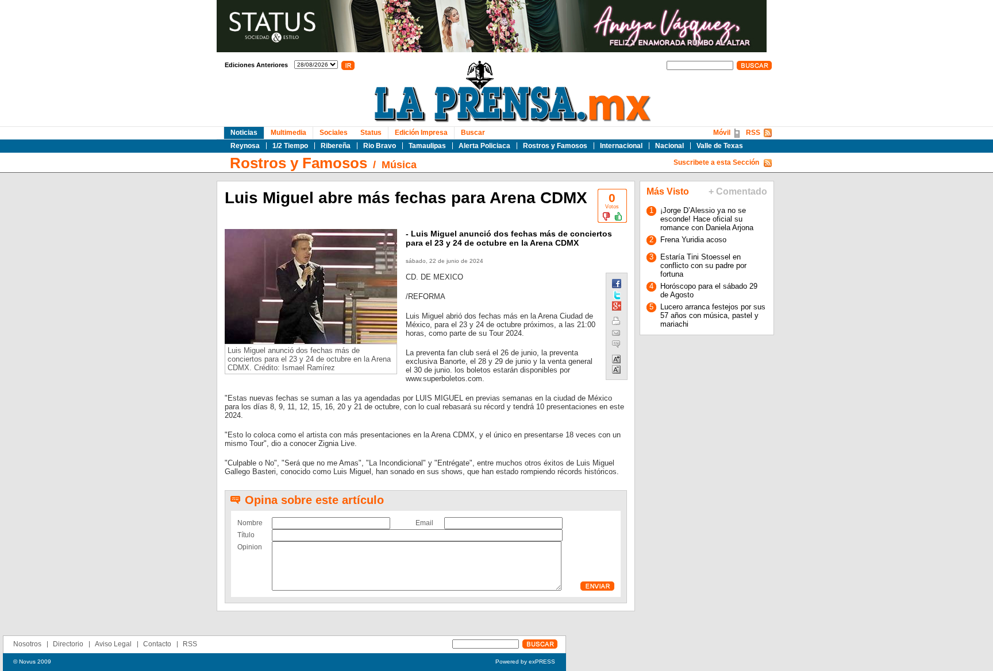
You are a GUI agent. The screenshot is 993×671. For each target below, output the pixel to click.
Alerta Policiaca (484, 146)
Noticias (243, 133)
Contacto (157, 644)
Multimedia (288, 133)
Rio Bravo (379, 146)
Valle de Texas (719, 146)
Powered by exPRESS (525, 661)
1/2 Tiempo (290, 146)
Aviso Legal (113, 644)
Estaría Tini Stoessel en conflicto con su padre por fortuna (703, 265)
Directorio (68, 644)
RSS (753, 133)
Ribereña (336, 146)
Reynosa (245, 146)
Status (371, 133)
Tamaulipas (427, 146)
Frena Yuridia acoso (693, 239)
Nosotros (27, 644)
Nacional (669, 146)
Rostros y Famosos (555, 146)
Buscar (473, 133)
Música (399, 164)
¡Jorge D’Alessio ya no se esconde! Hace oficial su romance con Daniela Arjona (706, 219)
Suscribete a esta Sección (716, 162)
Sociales (334, 133)
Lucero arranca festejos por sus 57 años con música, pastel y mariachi (712, 315)
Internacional (621, 146)
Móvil (721, 133)
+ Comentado (738, 191)
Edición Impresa (421, 133)
